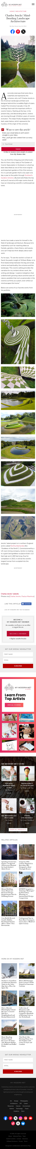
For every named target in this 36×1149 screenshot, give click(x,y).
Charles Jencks (15, 596)
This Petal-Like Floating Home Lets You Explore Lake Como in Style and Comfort (26, 1040)
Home (12, 11)
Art (11, 1101)
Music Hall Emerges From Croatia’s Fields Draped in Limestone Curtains (26, 983)
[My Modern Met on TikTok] (13, 1123)
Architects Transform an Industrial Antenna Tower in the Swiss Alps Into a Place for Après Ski (9, 984)
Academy (16, 1111)
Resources (11, 1106)
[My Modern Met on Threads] (18, 1123)
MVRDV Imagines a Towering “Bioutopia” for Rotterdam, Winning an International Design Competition (26, 893)
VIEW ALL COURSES (14, 705)
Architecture (20, 11)
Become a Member (18, 634)
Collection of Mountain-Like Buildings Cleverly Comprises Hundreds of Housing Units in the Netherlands (26, 1012)
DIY (21, 1103)
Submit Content (11, 1139)
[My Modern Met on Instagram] (20, 1118)
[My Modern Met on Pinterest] (10, 1118)
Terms (26, 1141)
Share (27, 604)
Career (26, 1103)
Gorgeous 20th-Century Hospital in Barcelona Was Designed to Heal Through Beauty (26, 865)
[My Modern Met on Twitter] (15, 1118)
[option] (9, 736)
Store (22, 1111)
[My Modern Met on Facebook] (5, 1118)
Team (24, 1136)
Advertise (25, 1139)
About (10, 1136)
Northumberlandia (17, 546)
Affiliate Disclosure (12, 1141)
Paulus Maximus (28, 596)
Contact (19, 1139)
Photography (24, 1101)
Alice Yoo (14, 26)
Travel (26, 1108)
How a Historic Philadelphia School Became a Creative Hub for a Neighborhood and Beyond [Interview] (8, 1012)
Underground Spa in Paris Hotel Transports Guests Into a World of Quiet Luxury (26, 920)
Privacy (21, 1141)
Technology (19, 1108)
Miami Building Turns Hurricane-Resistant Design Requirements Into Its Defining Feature (8, 892)
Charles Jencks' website (10, 594)
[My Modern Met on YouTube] (30, 1118)
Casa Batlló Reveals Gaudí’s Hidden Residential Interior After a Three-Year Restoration (8, 921)
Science (12, 1108)
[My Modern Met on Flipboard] (25, 1118)
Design (16, 1101)
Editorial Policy (17, 1136)
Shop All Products (18, 830)
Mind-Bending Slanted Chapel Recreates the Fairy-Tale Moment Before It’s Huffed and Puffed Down (8, 1041)
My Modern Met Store (12, 764)
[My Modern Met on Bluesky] (23, 1123)
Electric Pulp (27, 1146)
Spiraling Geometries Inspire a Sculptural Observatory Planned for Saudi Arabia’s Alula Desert (8, 865)
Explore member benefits (18, 638)
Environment (26, 1106)
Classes (18, 1106)
